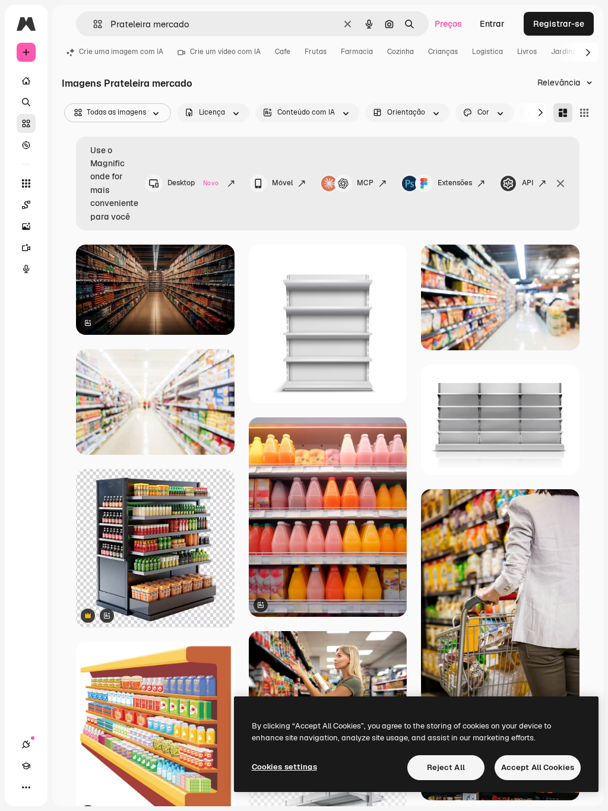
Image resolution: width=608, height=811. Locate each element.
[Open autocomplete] (93, 24)
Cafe (282, 51)
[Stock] (26, 123)
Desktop (192, 183)
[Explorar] (26, 144)
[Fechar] (560, 183)
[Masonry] (562, 112)
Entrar (492, 23)
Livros (527, 51)
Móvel (282, 183)
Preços (448, 23)
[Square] (584, 112)
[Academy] (26, 765)
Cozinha (400, 51)
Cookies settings (284, 767)
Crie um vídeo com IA (225, 51)
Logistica (487, 51)
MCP (365, 183)
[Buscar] (26, 102)
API (527, 183)
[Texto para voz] (26, 268)
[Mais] (26, 787)
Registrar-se (558, 23)
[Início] (26, 80)
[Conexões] (26, 744)
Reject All (446, 767)
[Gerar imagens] (26, 226)
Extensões (455, 183)
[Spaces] (26, 204)
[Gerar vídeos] (26, 247)
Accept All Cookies (537, 767)
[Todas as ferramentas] (26, 183)
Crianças (443, 51)
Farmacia (357, 51)
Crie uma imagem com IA (121, 51)
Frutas (316, 51)
